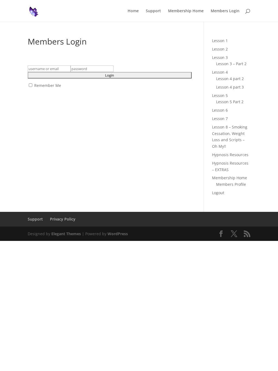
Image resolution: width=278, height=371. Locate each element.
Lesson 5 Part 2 (230, 101)
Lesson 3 (220, 57)
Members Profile (231, 184)
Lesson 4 (220, 72)
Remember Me (47, 85)
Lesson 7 (220, 118)
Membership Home (186, 11)
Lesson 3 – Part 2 (231, 63)
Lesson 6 (220, 110)
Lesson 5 (220, 95)
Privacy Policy (62, 219)
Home (133, 11)
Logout (218, 192)
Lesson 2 (220, 49)
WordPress (118, 233)
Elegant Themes (66, 233)
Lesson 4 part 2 (230, 78)
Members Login (225, 11)
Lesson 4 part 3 (230, 87)
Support (153, 11)
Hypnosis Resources (230, 154)
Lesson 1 (220, 40)
